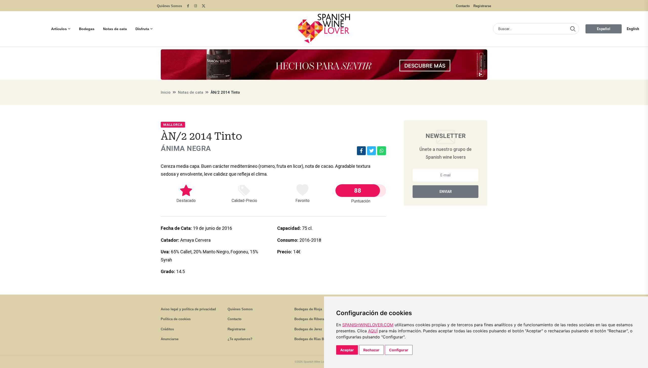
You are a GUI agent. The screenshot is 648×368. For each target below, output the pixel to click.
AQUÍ (373, 330)
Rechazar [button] (371, 350)
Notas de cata (115, 29)
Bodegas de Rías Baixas (313, 339)
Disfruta (142, 29)
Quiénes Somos (169, 6)
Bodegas (86, 29)
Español (603, 29)
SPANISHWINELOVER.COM (367, 324)
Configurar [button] (398, 350)
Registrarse (482, 6)
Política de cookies (176, 319)
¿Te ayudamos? (240, 339)
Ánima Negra (186, 148)
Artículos (59, 29)
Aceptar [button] (347, 350)
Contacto (463, 6)
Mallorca (173, 125)
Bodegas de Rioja (308, 309)
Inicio (166, 92)
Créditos (167, 329)
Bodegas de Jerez (308, 329)
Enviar (445, 192)
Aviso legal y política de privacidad (188, 309)
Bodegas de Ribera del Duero (317, 319)
